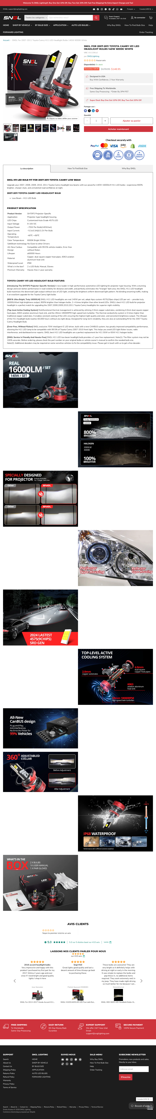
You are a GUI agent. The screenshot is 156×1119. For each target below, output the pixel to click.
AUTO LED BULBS (80, 25)
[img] (78, 954)
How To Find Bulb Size (135, 25)
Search (6, 1059)
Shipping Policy (9, 1070)
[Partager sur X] (89, 110)
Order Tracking (146, 32)
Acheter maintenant (118, 129)
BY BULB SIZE (42, 25)
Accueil (6, 40)
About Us (7, 1063)
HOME (6, 25)
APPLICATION (60, 25)
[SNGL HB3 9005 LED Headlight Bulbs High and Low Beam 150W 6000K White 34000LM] (118, 995)
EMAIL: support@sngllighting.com (15, 9)
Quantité (87, 115)
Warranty (7, 1080)
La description (26, 168)
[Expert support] (97, 1029)
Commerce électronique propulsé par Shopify (19, 1112)
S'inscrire (125, 1077)
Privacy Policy (8, 1084)
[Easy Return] (59, 1029)
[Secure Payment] (134, 1029)
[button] (138, 17)
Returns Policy (9, 1073)
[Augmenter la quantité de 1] (105, 120)
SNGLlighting (93, 56)
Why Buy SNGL (114, 25)
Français (130, 9)
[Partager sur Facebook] (85, 110)
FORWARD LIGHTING (13, 32)
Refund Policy (8, 1077)
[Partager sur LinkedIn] (93, 110)
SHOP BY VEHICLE (21, 25)
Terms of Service (9, 1087)
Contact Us (7, 1066)
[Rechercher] (96, 18)
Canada (145, 9)
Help (151, 25)
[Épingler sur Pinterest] (97, 110)
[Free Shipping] (22, 1029)
